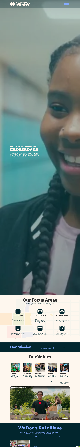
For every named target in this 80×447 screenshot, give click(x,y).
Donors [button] (19, 436)
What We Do (42, 3)
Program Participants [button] (58, 436)
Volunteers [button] (37, 436)
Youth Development (18, 315)
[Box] (18, 311)
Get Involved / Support (50, 3)
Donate (66, 3)
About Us (34, 3)
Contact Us (60, 3)
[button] (37, 4)
